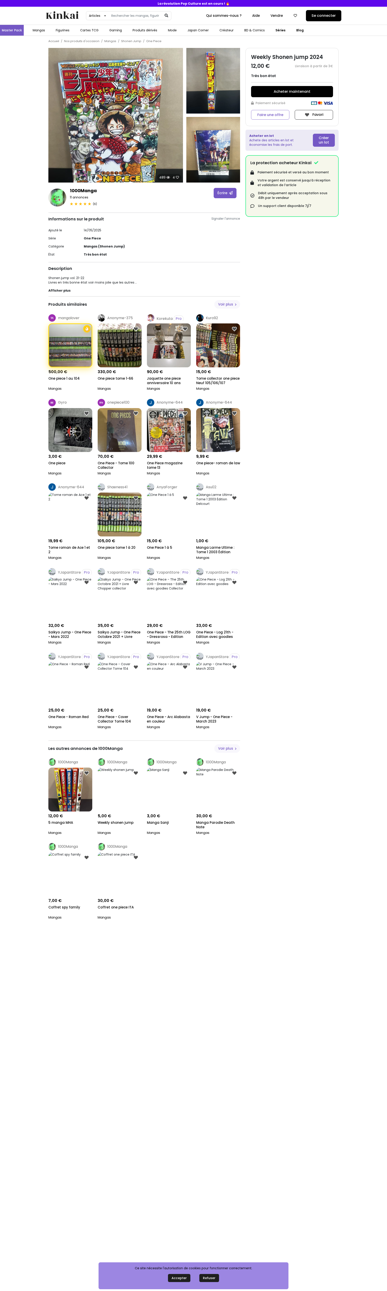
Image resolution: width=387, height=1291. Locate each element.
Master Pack (12, 30)
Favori (317, 114)
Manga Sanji (158, 822)
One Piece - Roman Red (68, 717)
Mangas (39, 30)
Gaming (115, 30)
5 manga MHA (60, 822)
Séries (280, 30)
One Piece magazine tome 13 (165, 465)
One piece (56, 463)
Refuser (209, 1278)
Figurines (62, 30)
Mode (172, 30)
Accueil (53, 41)
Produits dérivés (145, 30)
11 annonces (79, 197)
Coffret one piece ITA (116, 907)
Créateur (226, 30)
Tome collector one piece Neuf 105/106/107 (218, 380)
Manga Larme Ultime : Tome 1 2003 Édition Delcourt (215, 550)
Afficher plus (59, 290)
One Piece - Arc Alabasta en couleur (168, 719)
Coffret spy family (64, 907)
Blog (300, 30)
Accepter (179, 1278)
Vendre (277, 15)
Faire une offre (270, 114)
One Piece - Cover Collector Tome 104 (114, 719)
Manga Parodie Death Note (215, 824)
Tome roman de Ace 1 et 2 (69, 549)
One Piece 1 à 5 (159, 547)
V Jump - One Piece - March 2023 (214, 719)
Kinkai (62, 16)
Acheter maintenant (292, 91)
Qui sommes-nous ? (223, 15)
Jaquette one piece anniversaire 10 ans (164, 380)
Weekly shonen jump (115, 822)
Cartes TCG (89, 30)
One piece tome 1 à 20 (116, 547)
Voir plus (226, 304)
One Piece (153, 41)
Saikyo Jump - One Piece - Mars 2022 (69, 634)
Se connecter (324, 15)
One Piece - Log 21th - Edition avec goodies (214, 634)
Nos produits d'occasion (81, 41)
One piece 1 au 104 (64, 378)
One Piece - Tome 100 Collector (116, 465)
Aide (256, 15)
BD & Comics (254, 30)
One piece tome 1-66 (115, 378)
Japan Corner (198, 30)
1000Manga (83, 190)
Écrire (222, 193)
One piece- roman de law (218, 463)
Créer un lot (324, 140)
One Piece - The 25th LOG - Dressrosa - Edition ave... (169, 635)
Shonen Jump (131, 41)
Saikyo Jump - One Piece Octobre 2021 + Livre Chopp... (119, 635)
